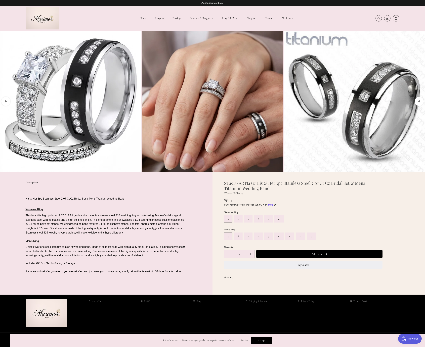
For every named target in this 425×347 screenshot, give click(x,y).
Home (143, 18)
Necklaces (287, 18)
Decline (244, 340)
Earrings (176, 18)
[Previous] (5, 101)
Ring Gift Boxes (230, 18)
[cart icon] (396, 18)
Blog (199, 301)
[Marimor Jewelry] (42, 18)
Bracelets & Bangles (200, 18)
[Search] (379, 18)
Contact (269, 18)
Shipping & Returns (258, 301)
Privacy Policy (307, 301)
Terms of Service (361, 301)
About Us (96, 301)
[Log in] (387, 18)
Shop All (251, 18)
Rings (158, 18)
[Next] (419, 101)
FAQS (147, 301)
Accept (261, 340)
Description (32, 182)
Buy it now (303, 264)
